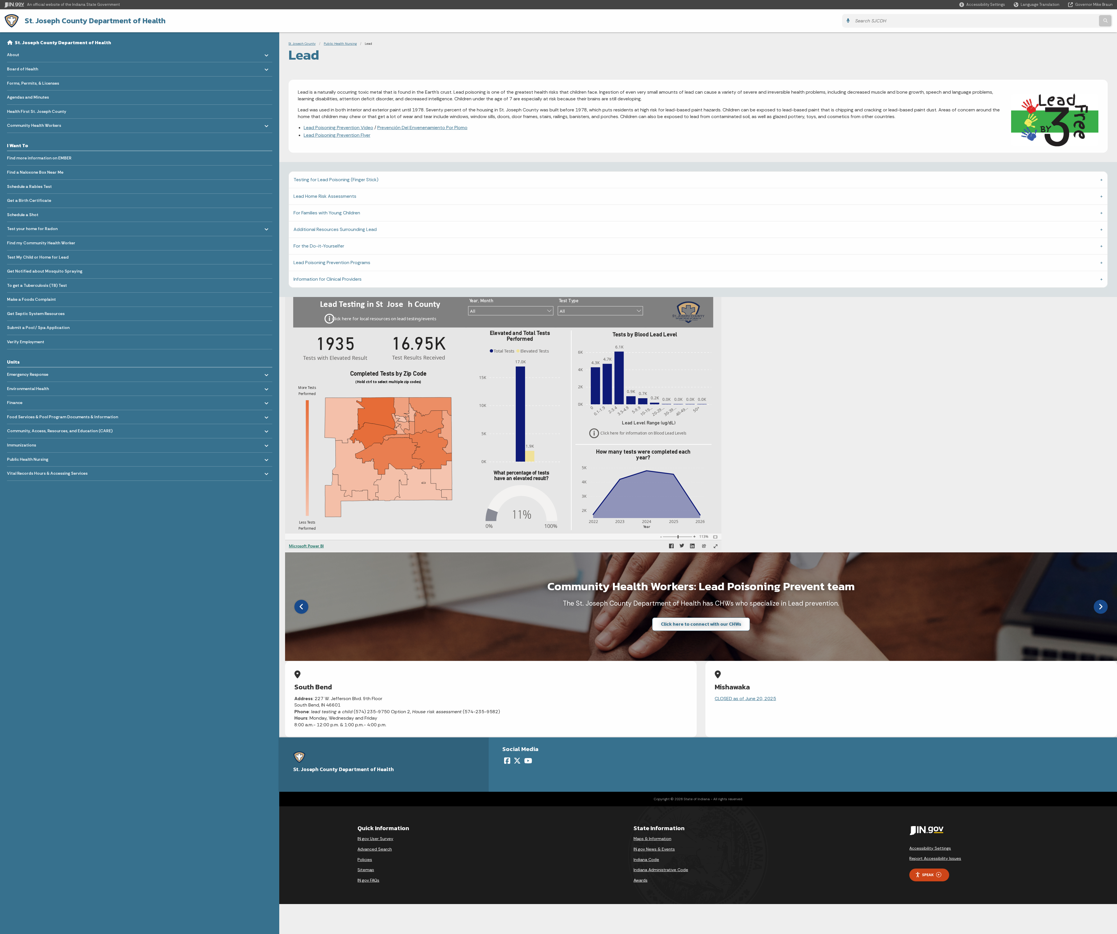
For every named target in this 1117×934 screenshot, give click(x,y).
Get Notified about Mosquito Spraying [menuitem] (44, 271)
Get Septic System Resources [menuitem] (36, 313)
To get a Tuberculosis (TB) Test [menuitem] (37, 285)
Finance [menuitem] (24, 401)
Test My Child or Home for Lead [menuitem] (38, 257)
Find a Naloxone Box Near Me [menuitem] (35, 172)
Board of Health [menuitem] (24, 68)
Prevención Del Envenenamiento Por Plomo (422, 127)
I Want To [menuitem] (17, 145)
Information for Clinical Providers (328, 279)
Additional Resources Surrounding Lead (335, 229)
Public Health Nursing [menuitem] (27, 458)
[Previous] (301, 607)
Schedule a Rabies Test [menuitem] (29, 186)
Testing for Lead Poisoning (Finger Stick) (336, 180)
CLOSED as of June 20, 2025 (745, 698)
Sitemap (365, 869)
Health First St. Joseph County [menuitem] (36, 111)
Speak (928, 874)
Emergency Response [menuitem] (27, 373)
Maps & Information (652, 838)
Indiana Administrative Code (661, 869)
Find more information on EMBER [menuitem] (39, 158)
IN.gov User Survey (375, 838)
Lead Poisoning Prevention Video (338, 127)
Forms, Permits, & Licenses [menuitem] (33, 83)
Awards (641, 880)
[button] (982, 4)
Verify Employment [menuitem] (25, 341)
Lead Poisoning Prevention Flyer (337, 135)
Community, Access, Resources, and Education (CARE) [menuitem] (60, 429)
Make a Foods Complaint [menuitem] (31, 299)
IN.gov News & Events (654, 849)
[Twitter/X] (517, 760)
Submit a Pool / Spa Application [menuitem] (38, 327)
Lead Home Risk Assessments (325, 196)
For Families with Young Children (327, 213)
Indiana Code (646, 859)
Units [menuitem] (13, 362)
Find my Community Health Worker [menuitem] (41, 242)
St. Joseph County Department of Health (95, 20)
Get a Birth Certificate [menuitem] (29, 200)
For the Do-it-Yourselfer (319, 246)
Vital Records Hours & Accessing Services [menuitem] (47, 472)
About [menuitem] (24, 53)
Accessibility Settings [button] (930, 848)
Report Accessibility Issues (935, 858)
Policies (364, 859)
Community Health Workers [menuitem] (34, 124)
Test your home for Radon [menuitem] (32, 227)
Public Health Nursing (340, 44)
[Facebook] (507, 760)
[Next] (1101, 607)
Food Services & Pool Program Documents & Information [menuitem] (62, 415)
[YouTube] (528, 760)
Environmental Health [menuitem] (28, 387)
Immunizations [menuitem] (24, 444)
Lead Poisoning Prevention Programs (332, 262)
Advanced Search (374, 849)
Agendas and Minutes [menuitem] (28, 97)
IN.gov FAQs (368, 880)
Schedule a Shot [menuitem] (22, 214)
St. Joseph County (302, 44)
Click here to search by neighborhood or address (701, 624)
